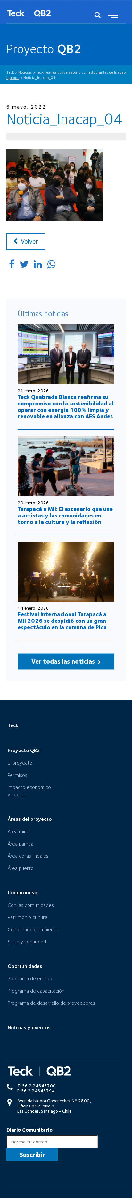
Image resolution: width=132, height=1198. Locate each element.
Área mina (18, 832)
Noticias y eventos (29, 1027)
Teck (13, 725)
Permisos (17, 775)
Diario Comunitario (29, 1130)
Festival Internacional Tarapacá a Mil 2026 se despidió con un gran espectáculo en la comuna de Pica (62, 620)
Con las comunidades (31, 905)
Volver (28, 241)
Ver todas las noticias (63, 661)
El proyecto (20, 763)
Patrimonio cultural (28, 917)
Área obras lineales (28, 856)
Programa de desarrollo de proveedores (51, 1003)
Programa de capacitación (36, 991)
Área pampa (20, 844)
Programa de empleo (31, 979)
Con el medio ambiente (33, 929)
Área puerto (21, 868)
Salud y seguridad (27, 942)
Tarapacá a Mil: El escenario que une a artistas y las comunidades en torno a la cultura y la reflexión (65, 515)
